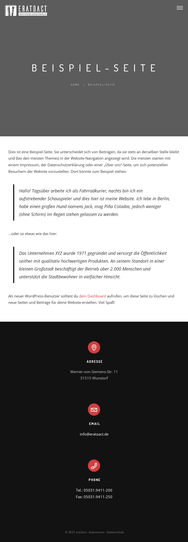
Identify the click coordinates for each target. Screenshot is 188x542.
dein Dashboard (92, 296)
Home (75, 84)
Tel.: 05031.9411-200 (94, 490)
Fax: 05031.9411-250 (94, 496)
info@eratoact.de (94, 434)
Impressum (96, 532)
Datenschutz (115, 532)
